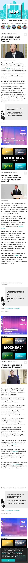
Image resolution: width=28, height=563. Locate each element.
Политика (15, 33)
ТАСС (8, 69)
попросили (16, 464)
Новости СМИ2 (4, 147)
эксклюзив (8, 513)
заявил (17, 255)
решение (15, 451)
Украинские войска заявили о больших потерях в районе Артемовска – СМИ (15, 496)
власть (2, 311)
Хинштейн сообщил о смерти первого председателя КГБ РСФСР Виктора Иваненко (15, 113)
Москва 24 (14, 20)
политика (3, 122)
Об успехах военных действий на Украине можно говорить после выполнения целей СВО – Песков (16, 502)
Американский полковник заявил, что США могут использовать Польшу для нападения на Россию (16, 299)
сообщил (14, 444)
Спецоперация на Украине (12, 309)
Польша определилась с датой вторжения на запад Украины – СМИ (16, 292)
